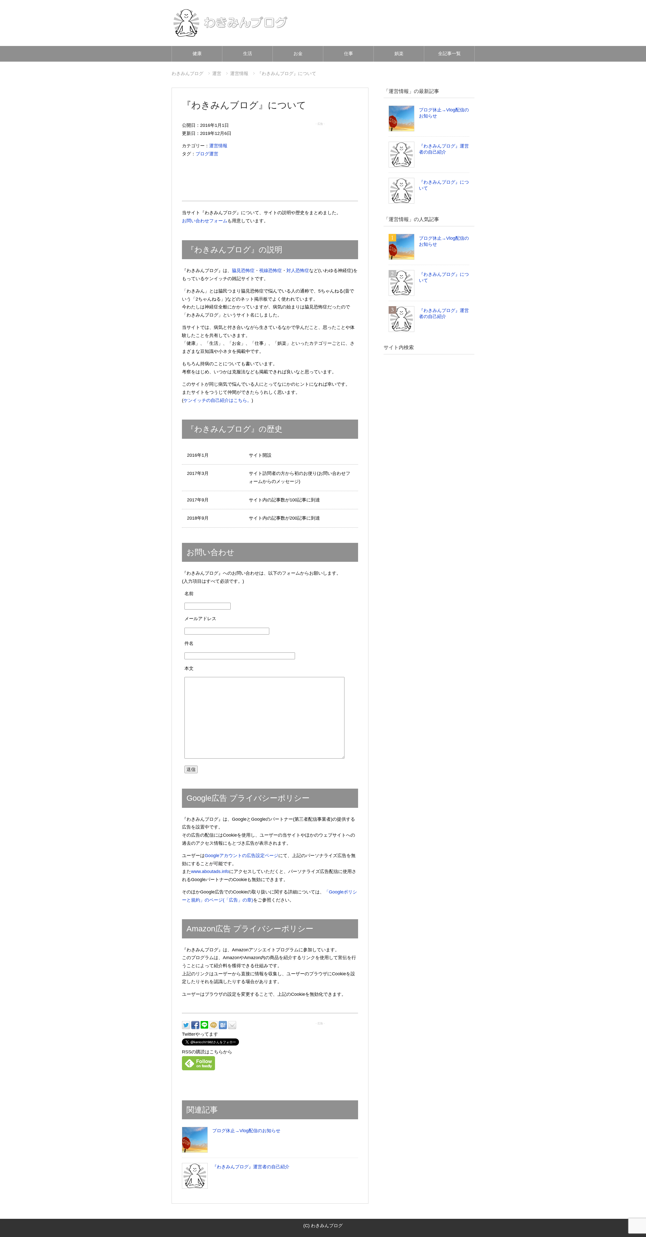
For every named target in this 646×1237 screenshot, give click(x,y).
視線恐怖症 (270, 270)
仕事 (348, 53)
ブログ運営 (207, 153)
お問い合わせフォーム (204, 220)
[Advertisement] (320, 159)
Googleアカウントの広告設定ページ (241, 855)
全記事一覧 (449, 53)
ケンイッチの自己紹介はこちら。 (217, 400)
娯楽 (398, 53)
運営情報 (218, 145)
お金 (298, 53)
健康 (197, 53)
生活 (247, 53)
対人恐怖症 (297, 270)
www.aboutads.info (210, 871)
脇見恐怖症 (243, 270)
